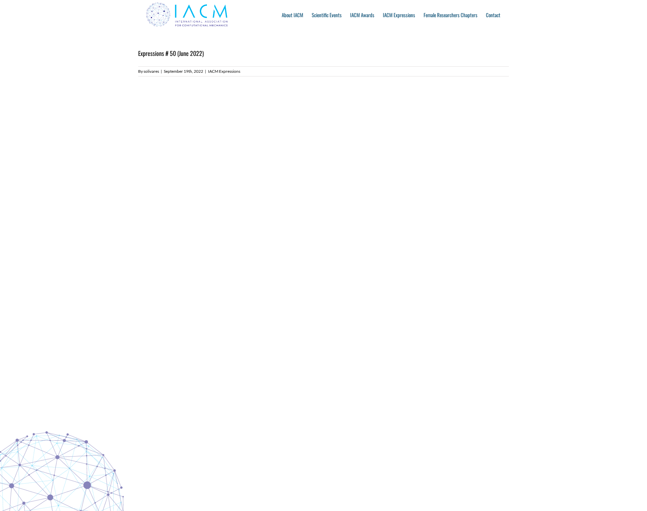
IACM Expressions (224, 71)
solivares (151, 71)
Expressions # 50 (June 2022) (171, 53)
